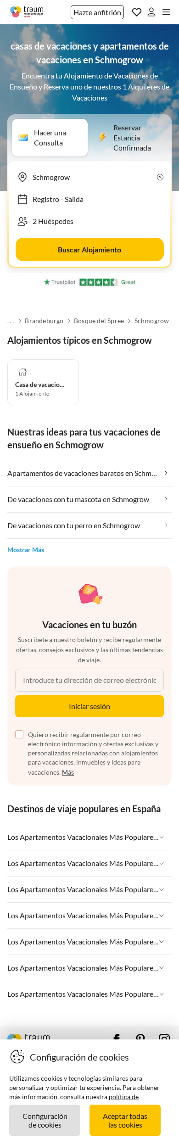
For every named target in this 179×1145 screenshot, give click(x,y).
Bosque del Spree (99, 320)
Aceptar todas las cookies (125, 1120)
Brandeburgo (44, 320)
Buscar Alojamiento (89, 249)
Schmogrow (151, 320)
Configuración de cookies (44, 1120)
